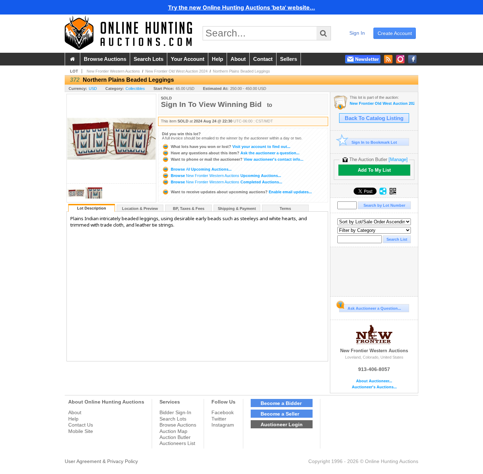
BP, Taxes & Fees (188, 208)
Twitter (218, 419)
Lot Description (91, 208)
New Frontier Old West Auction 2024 (176, 71)
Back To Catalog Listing (374, 118)
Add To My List (374, 170)
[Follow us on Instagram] (400, 59)
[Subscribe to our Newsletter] (362, 59)
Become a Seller (280, 414)
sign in (357, 33)
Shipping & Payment (237, 208)
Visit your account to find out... (230, 146)
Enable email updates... (241, 192)
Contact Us (80, 425)
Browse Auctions (177, 425)
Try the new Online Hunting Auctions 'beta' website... (241, 7)
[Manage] (398, 159)
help (217, 59)
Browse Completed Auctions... (226, 182)
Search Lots (172, 419)
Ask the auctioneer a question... (235, 153)
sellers (288, 59)
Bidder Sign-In (175, 412)
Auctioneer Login (282, 424)
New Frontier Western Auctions (113, 71)
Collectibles (135, 88)
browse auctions (105, 59)
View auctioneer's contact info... (237, 159)
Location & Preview (140, 208)
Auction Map (173, 431)
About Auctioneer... (374, 381)
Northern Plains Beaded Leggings (241, 71)
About (74, 412)
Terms (285, 208)
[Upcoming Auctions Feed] (388, 59)
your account (187, 59)
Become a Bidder (281, 403)
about (238, 59)
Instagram (222, 425)
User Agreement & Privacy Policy (101, 461)
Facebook (222, 412)
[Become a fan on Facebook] (412, 59)
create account (395, 33)
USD (93, 88)
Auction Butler (175, 437)
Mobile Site (80, 431)
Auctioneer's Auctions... (374, 387)
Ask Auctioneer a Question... (374, 308)
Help (73, 419)
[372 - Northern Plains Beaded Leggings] (76, 200)
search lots (148, 59)
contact (263, 59)
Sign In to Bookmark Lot (374, 142)
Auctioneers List (177, 443)
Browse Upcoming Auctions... (201, 169)
